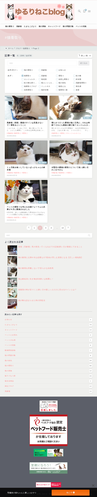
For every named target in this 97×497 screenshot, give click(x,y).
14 (63, 228)
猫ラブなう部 (48, 376)
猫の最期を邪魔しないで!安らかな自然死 (36, 268)
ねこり (69, 492)
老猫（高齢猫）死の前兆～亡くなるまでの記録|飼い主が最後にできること (50, 247)
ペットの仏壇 (48, 340)
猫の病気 (48, 360)
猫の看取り (48, 366)
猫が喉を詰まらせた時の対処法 (31, 300)
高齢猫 (48, 391)
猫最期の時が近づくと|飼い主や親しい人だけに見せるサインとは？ (47, 290)
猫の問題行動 (48, 355)
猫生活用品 (48, 381)
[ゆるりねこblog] (39, 12)
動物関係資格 (48, 350)
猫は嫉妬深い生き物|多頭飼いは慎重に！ (36, 279)
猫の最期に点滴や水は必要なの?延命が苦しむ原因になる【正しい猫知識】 (50, 258)
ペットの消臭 (48, 345)
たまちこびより (48, 325)
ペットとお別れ (48, 335)
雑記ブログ (48, 386)
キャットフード (48, 330)
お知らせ (48, 319)
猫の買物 (48, 371)
